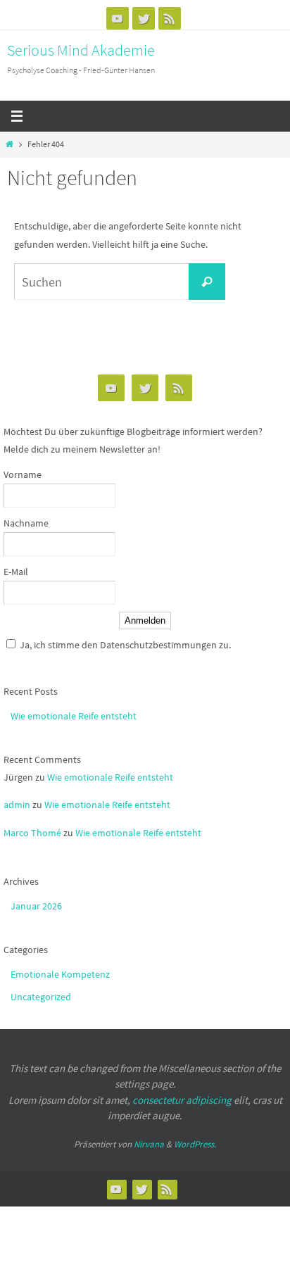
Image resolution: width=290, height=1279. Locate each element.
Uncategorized (41, 996)
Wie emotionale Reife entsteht (74, 716)
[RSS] (169, 18)
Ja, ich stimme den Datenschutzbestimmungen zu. (125, 644)
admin (17, 804)
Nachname (26, 523)
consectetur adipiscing (182, 1100)
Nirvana (149, 1144)
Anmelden (145, 620)
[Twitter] (143, 18)
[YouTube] (117, 18)
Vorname (23, 474)
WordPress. (195, 1144)
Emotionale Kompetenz (60, 974)
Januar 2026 (36, 906)
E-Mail (16, 571)
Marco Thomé (32, 832)
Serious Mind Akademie (81, 50)
